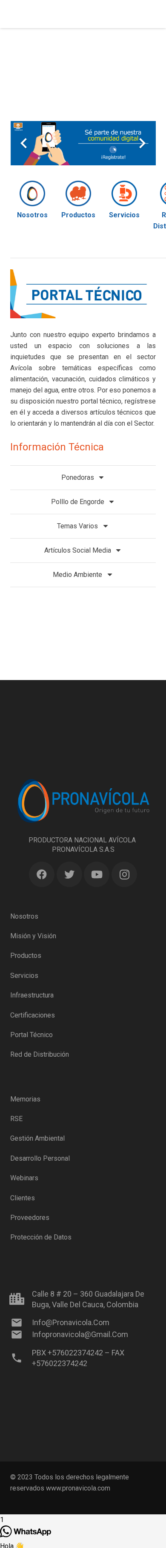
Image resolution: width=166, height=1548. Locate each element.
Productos (25, 955)
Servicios (24, 975)
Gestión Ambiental (37, 1138)
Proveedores (29, 1218)
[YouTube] (96, 874)
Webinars (24, 1178)
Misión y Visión (33, 936)
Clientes (22, 1198)
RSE (16, 1119)
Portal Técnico (31, 1035)
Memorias (25, 1099)
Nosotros (24, 916)
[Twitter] (69, 874)
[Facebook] (41, 874)
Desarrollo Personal (40, 1158)
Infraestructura (32, 995)
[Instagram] (124, 874)
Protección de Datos (41, 1237)
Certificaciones (32, 1015)
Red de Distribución (39, 1054)
